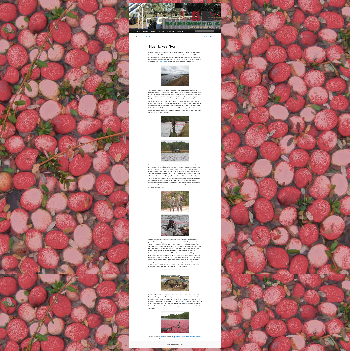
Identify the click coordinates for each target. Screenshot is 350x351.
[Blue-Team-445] (175, 201)
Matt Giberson (196, 336)
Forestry (161, 31)
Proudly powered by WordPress (175, 344)
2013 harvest (174, 336)
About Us (145, 31)
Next (212, 36)
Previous (205, 36)
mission (183, 301)
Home (138, 31)
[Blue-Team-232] (175, 126)
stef (161, 338)
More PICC (180, 31)
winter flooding (163, 61)
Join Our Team (170, 31)
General (163, 336)
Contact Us (153, 31)
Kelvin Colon (189, 336)
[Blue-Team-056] (175, 76)
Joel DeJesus (181, 336)
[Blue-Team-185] (175, 150)
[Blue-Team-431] (175, 322)
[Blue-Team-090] (175, 225)
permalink (172, 338)
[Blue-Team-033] (175, 280)
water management (153, 338)
